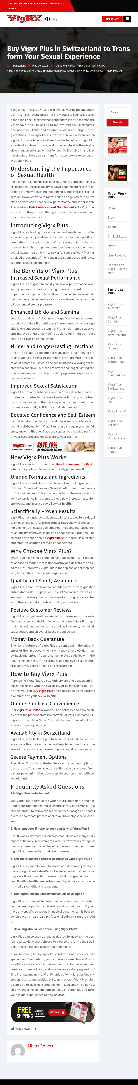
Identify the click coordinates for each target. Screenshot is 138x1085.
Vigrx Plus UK (117, 411)
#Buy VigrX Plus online (20, 70)
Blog (111, 217)
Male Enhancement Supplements (52, 207)
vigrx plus (54, 538)
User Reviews (117, 255)
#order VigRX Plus (77, 70)
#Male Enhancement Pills (50, 70)
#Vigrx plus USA (114, 70)
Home (112, 208)
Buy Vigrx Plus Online (25, 710)
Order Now (112, 19)
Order (112, 246)
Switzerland (19, 65)
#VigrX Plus (97, 70)
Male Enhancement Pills (72, 464)
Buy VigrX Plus (43, 691)
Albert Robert (40, 1046)
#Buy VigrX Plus (65, 65)
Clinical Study (117, 236)
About (112, 227)
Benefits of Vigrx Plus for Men (117, 269)
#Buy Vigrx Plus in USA (91, 65)
